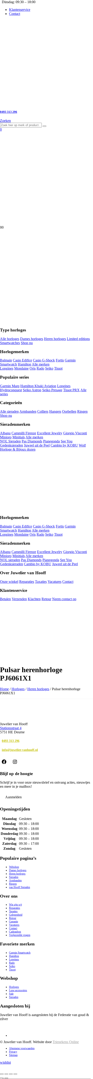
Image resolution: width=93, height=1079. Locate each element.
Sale (11, 993)
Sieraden (13, 877)
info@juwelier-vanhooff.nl (20, 750)
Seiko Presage (52, 390)
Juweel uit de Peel (37, 445)
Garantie (13, 921)
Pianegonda (51, 441)
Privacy (13, 1051)
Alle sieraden (9, 411)
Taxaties (41, 581)
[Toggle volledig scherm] (6, 1074)
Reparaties (26, 581)
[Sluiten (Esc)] (15, 1074)
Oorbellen (69, 411)
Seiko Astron (32, 390)
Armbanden (27, 411)
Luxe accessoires (18, 990)
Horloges (18, 689)
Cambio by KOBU (64, 445)
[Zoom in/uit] (2, 1074)
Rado (40, 368)
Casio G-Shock (44, 360)
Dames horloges (31, 339)
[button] (5, 121)
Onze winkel (9, 581)
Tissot (58, 368)
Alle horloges (9, 339)
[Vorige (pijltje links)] (2, 1078)
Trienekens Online (66, 1042)
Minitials (18, 437)
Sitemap (13, 1055)
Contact (14, 14)
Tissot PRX (71, 390)
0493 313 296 (10, 741)
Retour (46, 599)
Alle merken (40, 364)
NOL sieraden (10, 560)
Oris (33, 368)
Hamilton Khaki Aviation (38, 386)
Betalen (5, 599)
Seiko (49, 368)
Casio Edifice (22, 360)
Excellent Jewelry (49, 433)
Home (4, 689)
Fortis (60, 360)
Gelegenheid (15, 914)
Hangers (55, 411)
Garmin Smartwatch (19, 952)
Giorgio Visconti (75, 433)
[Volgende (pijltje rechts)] (6, 1078)
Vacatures (54, 581)
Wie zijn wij (15, 904)
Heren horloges (55, 339)
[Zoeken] (44, 126)
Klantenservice (19, 10)
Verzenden (19, 599)
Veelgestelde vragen (19, 935)
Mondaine (21, 368)
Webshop (14, 866)
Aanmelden (13, 797)
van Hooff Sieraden (19, 887)
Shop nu (27, 343)
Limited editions (78, 339)
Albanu (5, 433)
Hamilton (24, 364)
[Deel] (11, 1074)
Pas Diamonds (32, 441)
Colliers (42, 411)
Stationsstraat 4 (10, 728)
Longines (6, 368)
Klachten (34, 599)
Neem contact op (64, 599)
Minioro (6, 437)
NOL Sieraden (10, 441)
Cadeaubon (15, 931)
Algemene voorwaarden (22, 1048)
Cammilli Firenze (24, 433)
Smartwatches (10, 343)
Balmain (6, 360)
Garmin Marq (9, 386)
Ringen (82, 411)
